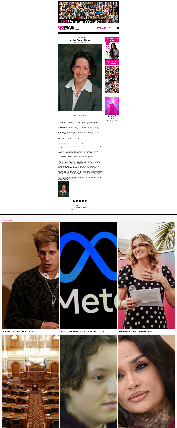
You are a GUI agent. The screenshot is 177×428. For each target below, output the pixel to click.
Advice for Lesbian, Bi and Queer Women (80, 37)
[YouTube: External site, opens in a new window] (102, 28)
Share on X (77, 201)
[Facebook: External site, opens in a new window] (98, 28)
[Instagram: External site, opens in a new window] (105, 28)
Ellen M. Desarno (83, 42)
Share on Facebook (74, 201)
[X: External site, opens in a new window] (100, 28)
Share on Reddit (80, 201)
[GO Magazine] (73, 27)
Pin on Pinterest (83, 201)
